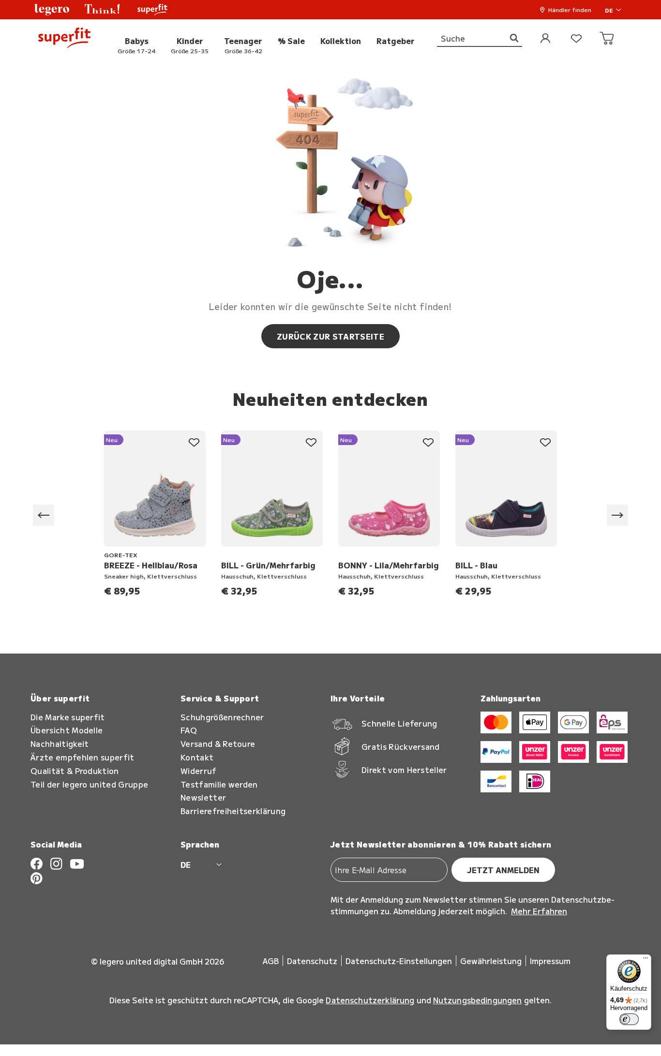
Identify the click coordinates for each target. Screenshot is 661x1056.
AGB (271, 961)
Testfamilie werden (219, 784)
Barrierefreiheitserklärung (232, 811)
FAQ (188, 730)
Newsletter (203, 797)
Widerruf (198, 771)
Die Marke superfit (67, 717)
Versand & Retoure (217, 744)
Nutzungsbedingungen (477, 1000)
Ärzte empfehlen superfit (82, 757)
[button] (52, 9)
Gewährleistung (491, 961)
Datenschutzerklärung (370, 1000)
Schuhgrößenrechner (222, 717)
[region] (330, 515)
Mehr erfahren (539, 911)
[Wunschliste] (576, 39)
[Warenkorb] (607, 39)
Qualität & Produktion (74, 771)
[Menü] (645, 960)
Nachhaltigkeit (59, 744)
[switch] (629, 1019)
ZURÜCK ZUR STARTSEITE (330, 336)
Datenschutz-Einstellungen (399, 961)
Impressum (550, 961)
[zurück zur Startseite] (64, 39)
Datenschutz (312, 961)
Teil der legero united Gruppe (89, 784)
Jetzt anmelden (503, 870)
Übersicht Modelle (66, 730)
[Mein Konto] (545, 39)
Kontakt (196, 757)
